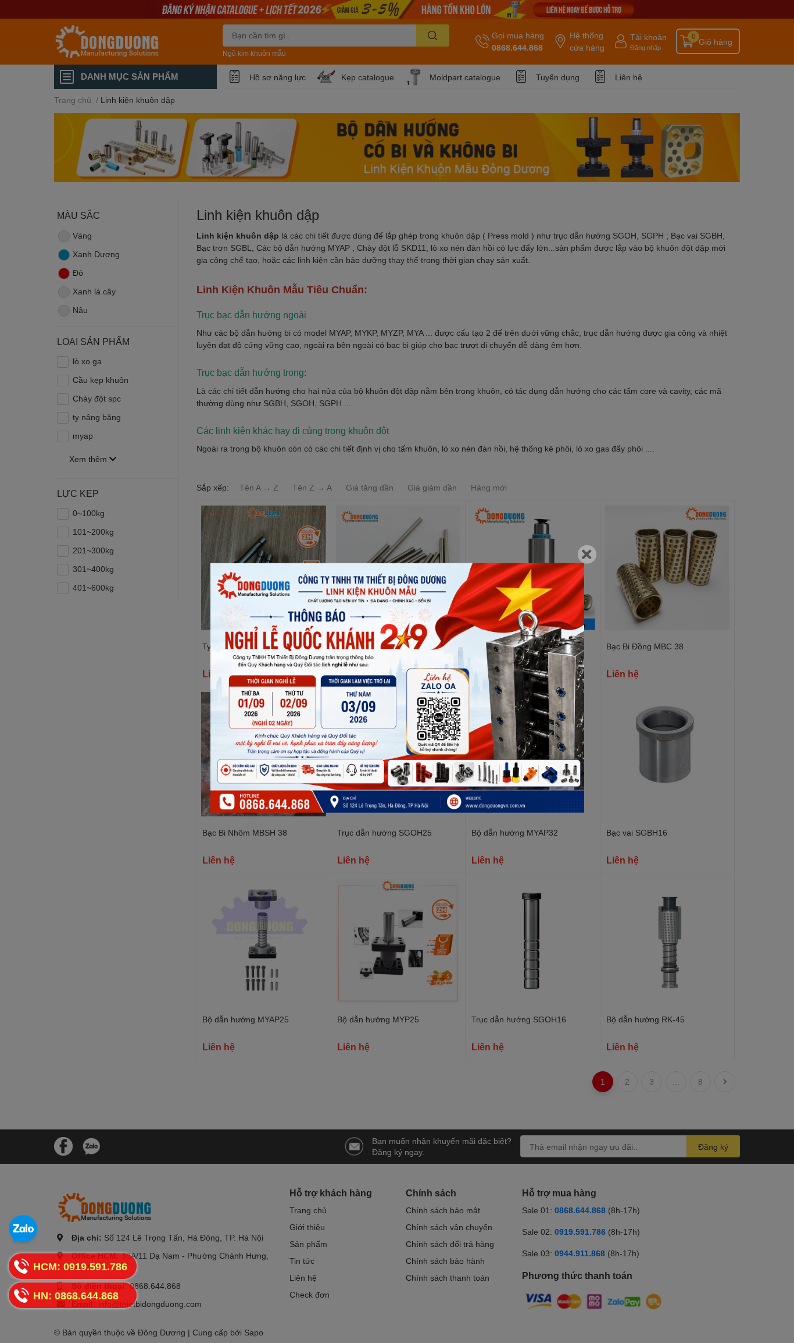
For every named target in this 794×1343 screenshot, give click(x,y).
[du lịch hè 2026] (397, 688)
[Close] (587, 554)
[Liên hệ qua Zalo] (23, 1229)
